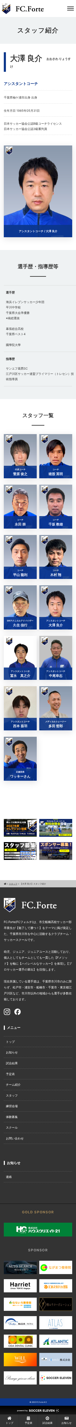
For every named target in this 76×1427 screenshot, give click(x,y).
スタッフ (12, 1095)
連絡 (9, 1177)
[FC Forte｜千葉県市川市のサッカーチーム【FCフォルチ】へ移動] (5, 883)
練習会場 (12, 1106)
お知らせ (12, 1052)
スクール (12, 1127)
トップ (10, 1041)
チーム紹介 (13, 1084)
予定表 (10, 1074)
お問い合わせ (15, 1138)
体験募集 (12, 1117)
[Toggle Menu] (70, 8)
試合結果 (12, 1063)
